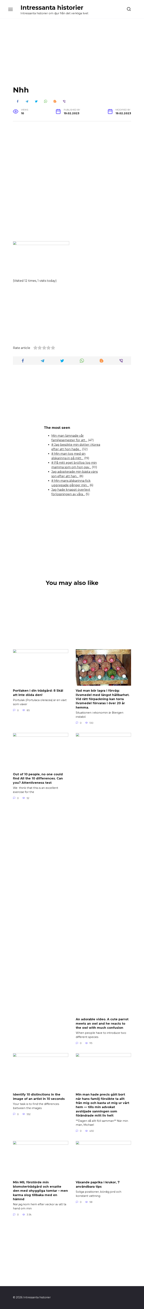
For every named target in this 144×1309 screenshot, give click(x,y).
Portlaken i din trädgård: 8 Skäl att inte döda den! (38, 693)
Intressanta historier (51, 7)
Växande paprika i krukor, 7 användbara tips (98, 1184)
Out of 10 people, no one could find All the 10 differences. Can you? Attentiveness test (38, 778)
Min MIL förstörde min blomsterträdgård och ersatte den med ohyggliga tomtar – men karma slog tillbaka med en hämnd (40, 1191)
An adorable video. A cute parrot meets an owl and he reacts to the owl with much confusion (102, 1023)
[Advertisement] (72, 55)
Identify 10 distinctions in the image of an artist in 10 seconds (39, 1096)
